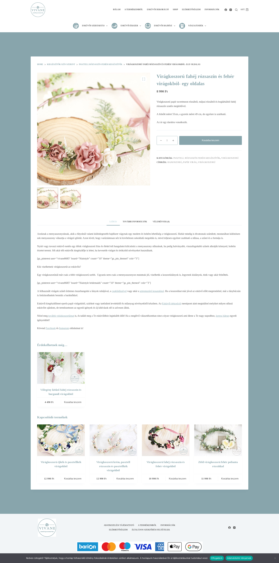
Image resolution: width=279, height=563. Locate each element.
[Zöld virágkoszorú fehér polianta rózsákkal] (218, 440)
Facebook (51, 328)
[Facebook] (226, 10)
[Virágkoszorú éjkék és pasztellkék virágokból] (61, 440)
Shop (175, 9)
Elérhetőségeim (191, 9)
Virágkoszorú (230, 158)
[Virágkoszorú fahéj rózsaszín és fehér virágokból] (165, 440)
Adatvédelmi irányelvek (239, 558)
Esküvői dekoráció (158, 9)
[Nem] (275, 558)
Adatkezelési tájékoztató (119, 525)
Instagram (64, 328)
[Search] (236, 10)
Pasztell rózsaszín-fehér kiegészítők (196, 158)
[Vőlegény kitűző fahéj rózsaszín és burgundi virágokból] (61, 368)
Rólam (116, 9)
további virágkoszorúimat (61, 315)
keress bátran (222, 315)
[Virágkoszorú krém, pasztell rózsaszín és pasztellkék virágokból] (113, 440)
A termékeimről (133, 9)
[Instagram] (230, 10)
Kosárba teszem (210, 140)
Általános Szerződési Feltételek (151, 530)
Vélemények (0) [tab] (161, 222)
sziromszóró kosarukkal (152, 291)
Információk (212, 9)
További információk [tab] (135, 222)
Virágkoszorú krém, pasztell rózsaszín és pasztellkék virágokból (113, 466)
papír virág (190, 162)
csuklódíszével (119, 291)
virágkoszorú (206, 162)
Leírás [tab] (113, 222)
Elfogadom (216, 558)
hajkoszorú (174, 162)
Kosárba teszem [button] (73, 402)
